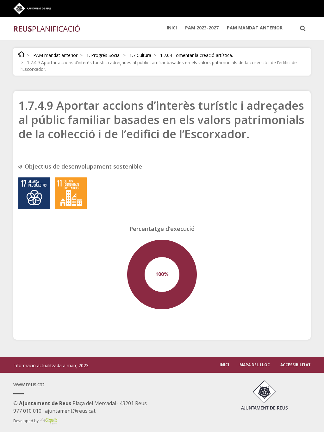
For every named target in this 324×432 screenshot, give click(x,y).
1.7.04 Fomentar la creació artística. (196, 55)
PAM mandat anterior (255, 28)
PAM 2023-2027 (202, 28)
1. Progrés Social (103, 55)
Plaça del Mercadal (64, 403)
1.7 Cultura (140, 55)
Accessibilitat (295, 364)
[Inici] (47, 28)
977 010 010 (27, 410)
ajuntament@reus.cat (70, 410)
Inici (172, 28)
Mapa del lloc (255, 364)
